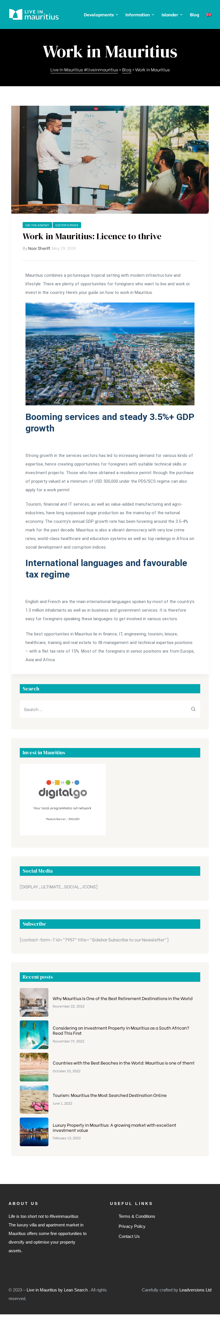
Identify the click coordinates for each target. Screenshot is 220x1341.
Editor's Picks (67, 225)
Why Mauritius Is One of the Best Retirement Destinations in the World (122, 998)
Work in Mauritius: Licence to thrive (92, 236)
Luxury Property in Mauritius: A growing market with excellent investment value (114, 1127)
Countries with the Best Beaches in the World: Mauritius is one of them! (124, 1062)
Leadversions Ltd (195, 1289)
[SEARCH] (193, 709)
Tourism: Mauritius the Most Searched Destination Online (110, 1094)
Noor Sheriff (39, 248)
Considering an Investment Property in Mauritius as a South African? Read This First (121, 1030)
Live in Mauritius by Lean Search (58, 1289)
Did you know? (37, 225)
